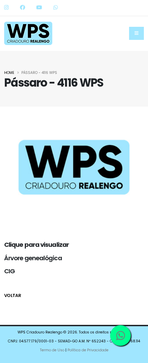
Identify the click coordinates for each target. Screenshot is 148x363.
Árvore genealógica (33, 258)
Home (9, 72)
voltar (12, 295)
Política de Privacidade (87, 350)
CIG (9, 271)
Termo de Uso (52, 350)
